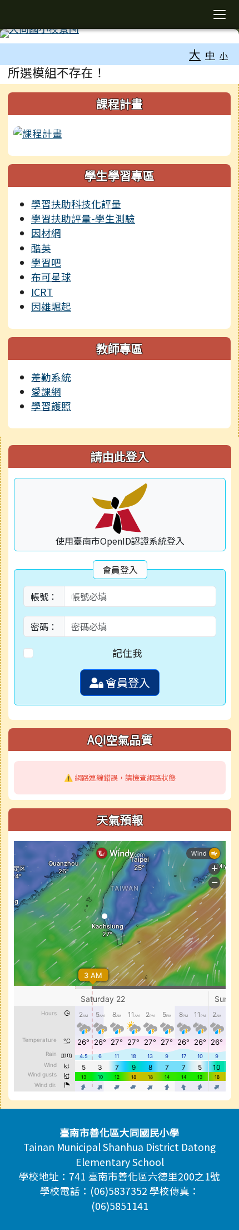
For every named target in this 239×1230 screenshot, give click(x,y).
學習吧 (46, 262)
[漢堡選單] (219, 14)
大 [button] (195, 54)
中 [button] (210, 55)
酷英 (41, 248)
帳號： (44, 596)
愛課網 (46, 391)
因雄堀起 (51, 306)
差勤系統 (51, 377)
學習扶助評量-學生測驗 (83, 218)
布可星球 (51, 277)
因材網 (46, 233)
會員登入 (126, 682)
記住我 (127, 653)
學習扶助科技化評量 (76, 204)
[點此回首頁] (119, 33)
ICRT (42, 292)
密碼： (44, 626)
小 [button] (224, 55)
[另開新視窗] (37, 132)
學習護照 (51, 406)
